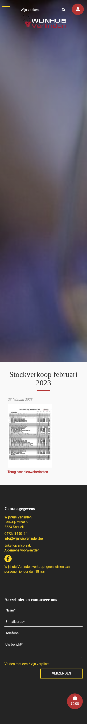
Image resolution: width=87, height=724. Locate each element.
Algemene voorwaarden (21, 550)
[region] (43, 181)
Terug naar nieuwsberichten (28, 472)
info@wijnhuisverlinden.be (23, 538)
